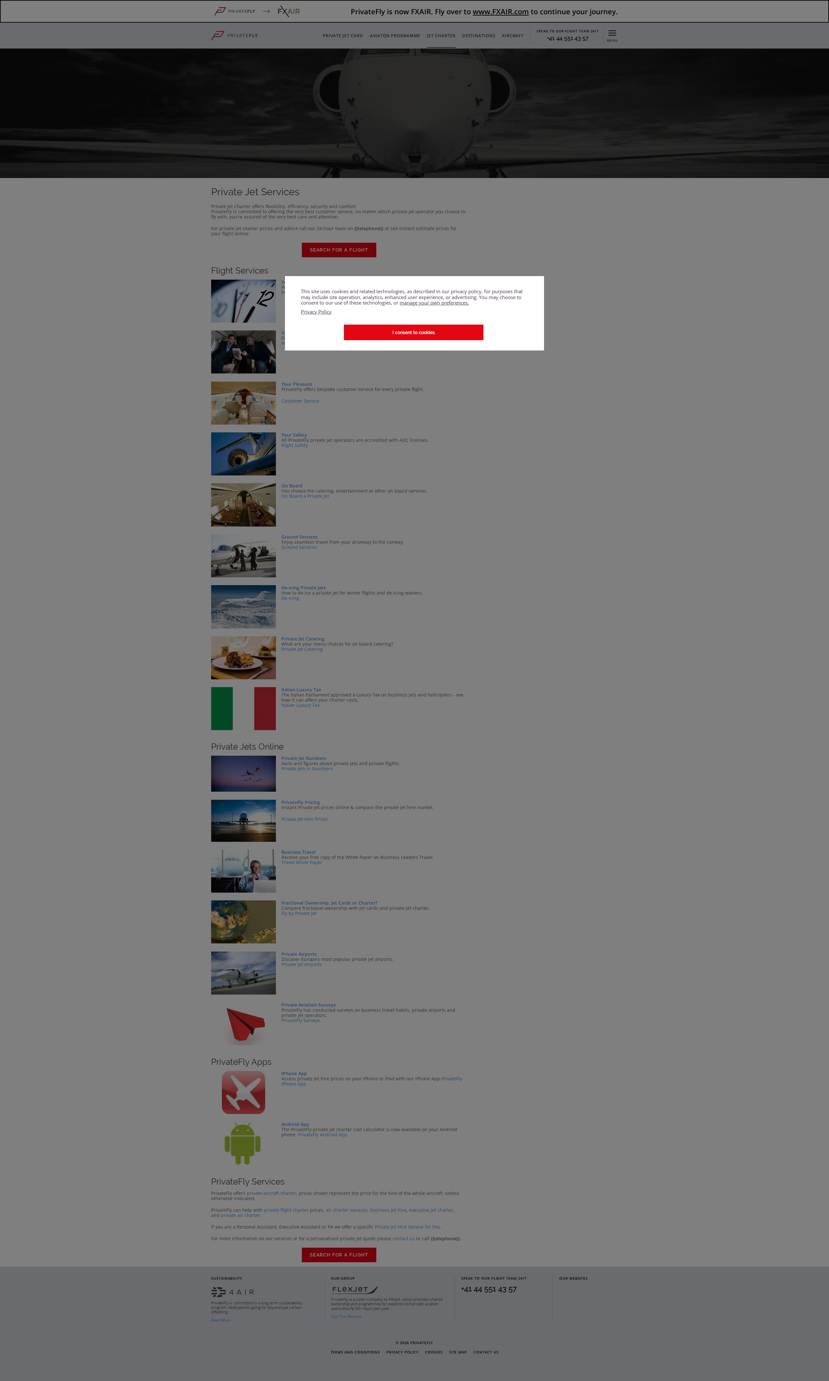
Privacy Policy (316, 312)
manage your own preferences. (434, 303)
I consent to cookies (413, 332)
